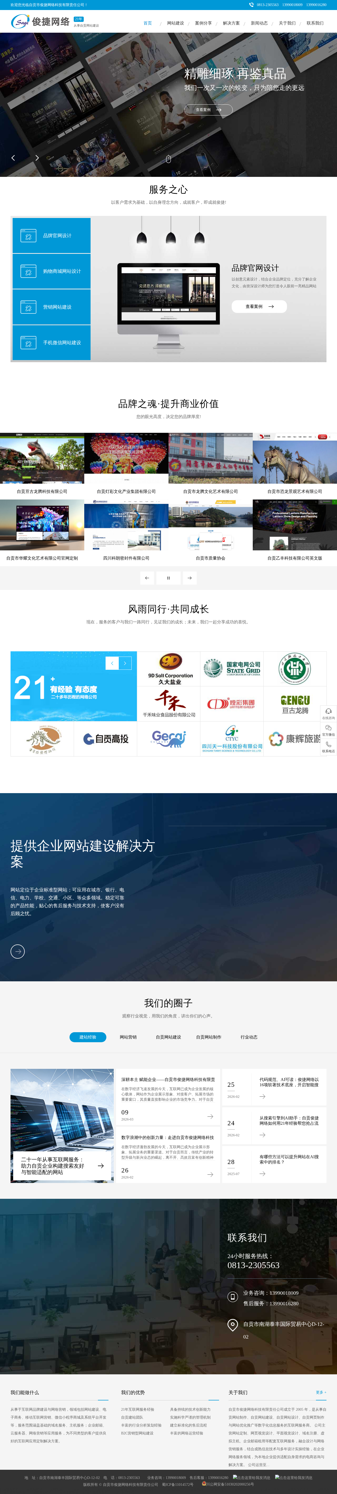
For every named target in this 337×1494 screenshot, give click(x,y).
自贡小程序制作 (124, 1492)
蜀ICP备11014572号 (178, 1484)
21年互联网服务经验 (137, 1409)
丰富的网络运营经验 (186, 1433)
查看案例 (254, 306)
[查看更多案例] (168, 578)
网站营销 (128, 1037)
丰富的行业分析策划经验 (141, 1425)
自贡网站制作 (208, 1037)
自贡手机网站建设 (12, 1492)
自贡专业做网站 (67, 1492)
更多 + (321, 1392)
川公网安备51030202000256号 (230, 1484)
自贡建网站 (322, 1489)
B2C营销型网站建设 (137, 1433)
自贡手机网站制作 (95, 1492)
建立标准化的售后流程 (188, 1425)
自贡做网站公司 (41, 1492)
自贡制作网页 (126, 1489)
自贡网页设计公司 (243, 1489)
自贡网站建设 (168, 1037)
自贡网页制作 (173, 1489)
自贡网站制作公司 (297, 1489)
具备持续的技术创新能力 (190, 1409)
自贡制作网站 (217, 1489)
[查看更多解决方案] (18, 951)
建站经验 (88, 1037)
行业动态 (249, 1037)
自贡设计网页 (79, 1489)
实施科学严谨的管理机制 (190, 1417)
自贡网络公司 (9, 1489)
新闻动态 (259, 23)
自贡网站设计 (56, 1489)
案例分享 (203, 23)
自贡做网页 (195, 1489)
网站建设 (175, 23)
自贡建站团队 (132, 1417)
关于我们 (287, 23)
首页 (147, 23)
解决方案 (231, 23)
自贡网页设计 (150, 1489)
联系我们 (315, 23)
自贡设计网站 (270, 1489)
